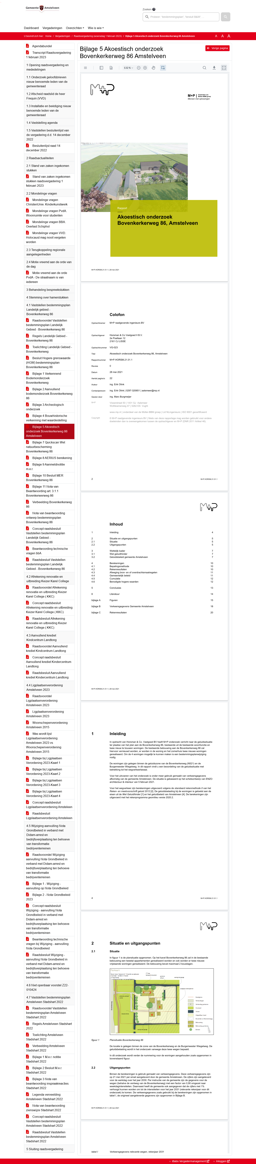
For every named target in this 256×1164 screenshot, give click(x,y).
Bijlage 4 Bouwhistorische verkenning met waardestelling (46, 418)
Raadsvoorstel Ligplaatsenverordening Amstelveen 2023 (42, 701)
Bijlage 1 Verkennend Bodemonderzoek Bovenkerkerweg (43, 378)
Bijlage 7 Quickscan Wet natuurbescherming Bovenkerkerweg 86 (45, 447)
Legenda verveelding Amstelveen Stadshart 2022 (44, 1097)
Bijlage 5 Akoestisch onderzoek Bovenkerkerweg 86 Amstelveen (46, 431)
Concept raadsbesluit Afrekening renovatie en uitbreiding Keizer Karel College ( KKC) (49, 607)
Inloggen (221, 1161)
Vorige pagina (219, 48)
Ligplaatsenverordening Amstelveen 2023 (45, 714)
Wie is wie (95, 28)
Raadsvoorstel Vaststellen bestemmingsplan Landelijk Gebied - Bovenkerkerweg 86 (46, 325)
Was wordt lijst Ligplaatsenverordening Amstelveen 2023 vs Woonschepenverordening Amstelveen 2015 (43, 742)
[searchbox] (181, 16)
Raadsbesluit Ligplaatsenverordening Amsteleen (49, 816)
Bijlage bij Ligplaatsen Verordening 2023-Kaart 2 (44, 771)
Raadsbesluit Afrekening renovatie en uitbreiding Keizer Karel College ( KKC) (46, 623)
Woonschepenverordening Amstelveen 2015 (47, 725)
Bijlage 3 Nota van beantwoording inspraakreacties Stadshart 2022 (47, 1083)
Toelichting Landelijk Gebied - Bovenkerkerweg (49, 349)
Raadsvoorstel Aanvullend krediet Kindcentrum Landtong (46, 648)
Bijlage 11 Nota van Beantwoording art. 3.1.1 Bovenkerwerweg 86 (42, 491)
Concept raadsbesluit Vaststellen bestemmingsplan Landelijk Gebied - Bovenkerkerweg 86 (45, 535)
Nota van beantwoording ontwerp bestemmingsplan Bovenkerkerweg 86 (45, 518)
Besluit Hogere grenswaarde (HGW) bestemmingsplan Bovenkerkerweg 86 (48, 363)
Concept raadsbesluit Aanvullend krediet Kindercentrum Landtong (48, 662)
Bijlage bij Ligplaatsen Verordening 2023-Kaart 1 (44, 760)
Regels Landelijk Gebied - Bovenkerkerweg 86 (46, 338)
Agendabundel (42, 46)
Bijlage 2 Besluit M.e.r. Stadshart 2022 (44, 1070)
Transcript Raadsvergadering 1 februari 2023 (48, 55)
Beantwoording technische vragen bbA (47, 551)
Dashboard (31, 28)
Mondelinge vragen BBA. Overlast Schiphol (46, 224)
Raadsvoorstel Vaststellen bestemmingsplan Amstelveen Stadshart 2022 (46, 1013)
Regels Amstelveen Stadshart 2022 (49, 1026)
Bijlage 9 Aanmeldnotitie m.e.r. (45, 467)
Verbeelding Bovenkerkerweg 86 (49, 504)
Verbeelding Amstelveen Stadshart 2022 (45, 1048)
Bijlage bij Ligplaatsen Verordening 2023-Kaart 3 (44, 782)
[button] (225, 16)
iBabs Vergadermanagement (189, 1161)
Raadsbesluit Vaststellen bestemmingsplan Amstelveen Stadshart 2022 (46, 1137)
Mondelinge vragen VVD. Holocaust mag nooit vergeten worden (46, 237)
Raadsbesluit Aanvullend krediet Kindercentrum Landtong (47, 675)
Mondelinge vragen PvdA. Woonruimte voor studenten (46, 213)
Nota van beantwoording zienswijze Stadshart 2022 (45, 1108)
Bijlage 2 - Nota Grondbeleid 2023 (48, 897)
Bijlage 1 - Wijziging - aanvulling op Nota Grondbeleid (47, 886)
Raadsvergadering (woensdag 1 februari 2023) (98, 36)
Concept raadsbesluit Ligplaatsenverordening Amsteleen (49, 805)
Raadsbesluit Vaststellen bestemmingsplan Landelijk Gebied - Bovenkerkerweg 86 (45, 564)
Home (48, 36)
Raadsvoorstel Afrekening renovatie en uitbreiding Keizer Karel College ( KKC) (46, 592)
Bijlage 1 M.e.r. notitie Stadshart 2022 (43, 1059)
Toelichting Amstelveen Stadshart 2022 (44, 1037)
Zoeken (147, 9)
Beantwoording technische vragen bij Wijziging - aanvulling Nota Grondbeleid (47, 944)
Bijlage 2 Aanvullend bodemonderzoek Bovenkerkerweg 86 (49, 394)
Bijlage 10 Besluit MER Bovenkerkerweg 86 (44, 478)
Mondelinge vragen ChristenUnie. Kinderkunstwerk (46, 202)
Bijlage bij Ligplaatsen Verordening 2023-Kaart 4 (44, 794)
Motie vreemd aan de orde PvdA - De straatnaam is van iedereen (46, 277)
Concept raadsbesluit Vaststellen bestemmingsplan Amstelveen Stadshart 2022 (45, 1121)
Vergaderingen (52, 28)
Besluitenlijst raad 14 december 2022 (43, 148)
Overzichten (74, 28)
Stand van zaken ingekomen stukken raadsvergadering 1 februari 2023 (48, 181)
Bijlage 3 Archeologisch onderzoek (45, 407)
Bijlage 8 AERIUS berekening (52, 458)
